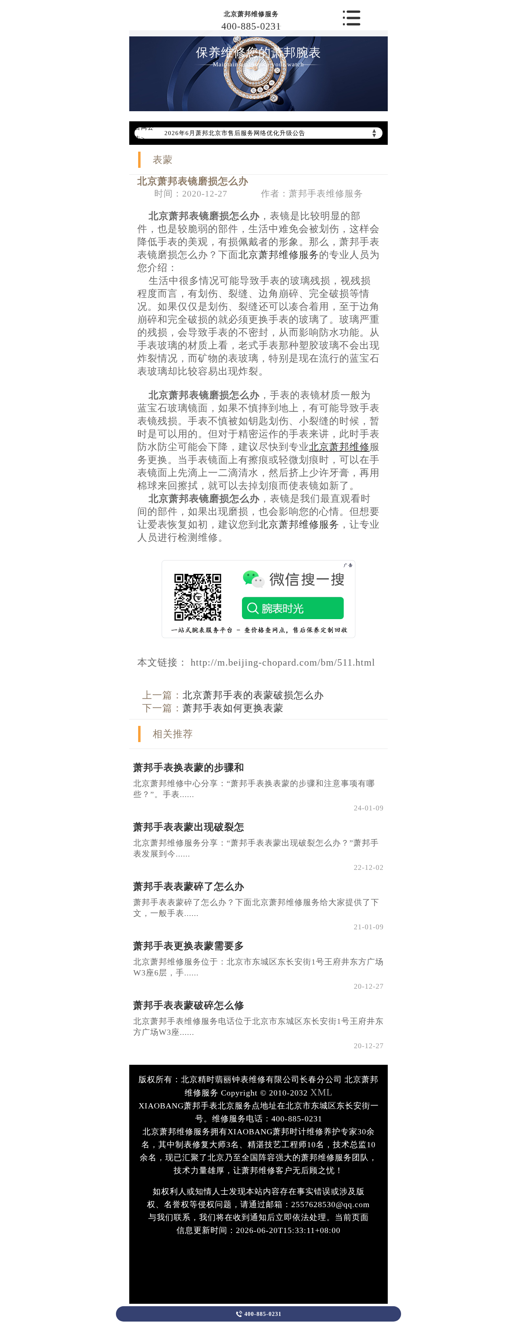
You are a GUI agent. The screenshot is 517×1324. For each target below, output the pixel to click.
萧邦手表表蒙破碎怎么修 (188, 1005)
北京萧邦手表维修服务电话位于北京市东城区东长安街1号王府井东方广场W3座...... (258, 1026)
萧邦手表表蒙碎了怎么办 (188, 886)
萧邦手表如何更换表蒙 (233, 708)
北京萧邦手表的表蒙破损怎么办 (253, 695)
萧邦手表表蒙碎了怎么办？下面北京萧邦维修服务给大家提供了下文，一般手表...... (256, 908)
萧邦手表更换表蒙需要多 (188, 946)
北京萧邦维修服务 (251, 14)
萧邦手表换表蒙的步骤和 (188, 767)
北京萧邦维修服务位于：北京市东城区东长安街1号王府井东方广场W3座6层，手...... (258, 967)
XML (321, 1092)
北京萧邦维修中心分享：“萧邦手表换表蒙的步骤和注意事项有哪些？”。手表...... (254, 789)
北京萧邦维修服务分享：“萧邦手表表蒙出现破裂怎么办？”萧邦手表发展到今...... (256, 848)
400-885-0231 (251, 26)
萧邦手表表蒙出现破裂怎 (188, 827)
